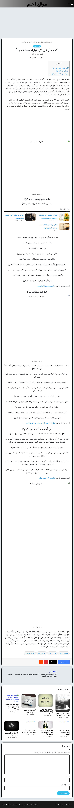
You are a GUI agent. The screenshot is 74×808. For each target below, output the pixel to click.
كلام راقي (52, 653)
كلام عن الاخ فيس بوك (47, 478)
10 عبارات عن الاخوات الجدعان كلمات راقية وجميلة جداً (46, 732)
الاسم (68, 776)
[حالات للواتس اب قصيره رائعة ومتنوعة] (11, 726)
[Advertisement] (58, 22)
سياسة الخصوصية (16, 804)
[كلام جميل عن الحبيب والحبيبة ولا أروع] (28, 701)
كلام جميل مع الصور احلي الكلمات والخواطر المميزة (46, 711)
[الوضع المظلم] (61, 4)
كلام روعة (41, 653)
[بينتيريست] (46, 662)
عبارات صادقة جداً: (62, 71)
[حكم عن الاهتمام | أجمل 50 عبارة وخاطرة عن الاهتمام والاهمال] (64, 217)
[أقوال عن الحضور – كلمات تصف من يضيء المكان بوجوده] (64, 226)
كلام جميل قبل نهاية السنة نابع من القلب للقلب (64, 732)
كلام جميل (43, 42)
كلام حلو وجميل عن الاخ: (60, 68)
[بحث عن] (65, 4)
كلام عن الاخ (29, 653)
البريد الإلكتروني (65, 784)
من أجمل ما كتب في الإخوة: (59, 74)
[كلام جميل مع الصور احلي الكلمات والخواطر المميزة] (45, 700)
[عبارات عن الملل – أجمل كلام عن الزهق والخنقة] (30, 217)
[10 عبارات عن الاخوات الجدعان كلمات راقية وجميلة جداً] (45, 725)
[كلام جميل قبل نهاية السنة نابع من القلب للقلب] (63, 725)
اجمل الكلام (63, 653)
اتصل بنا (35, 804)
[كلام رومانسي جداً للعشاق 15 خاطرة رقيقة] (28, 725)
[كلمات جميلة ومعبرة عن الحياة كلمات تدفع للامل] (63, 703)
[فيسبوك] (56, 679)
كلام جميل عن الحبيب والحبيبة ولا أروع (30, 711)
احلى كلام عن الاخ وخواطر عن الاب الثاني (40, 423)
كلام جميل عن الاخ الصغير (46, 286)
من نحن (24, 804)
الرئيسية (49, 42)
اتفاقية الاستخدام (6, 804)
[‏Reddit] (41, 662)
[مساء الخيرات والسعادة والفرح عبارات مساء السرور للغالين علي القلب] (11, 698)
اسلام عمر (40, 57)
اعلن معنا (29, 804)
